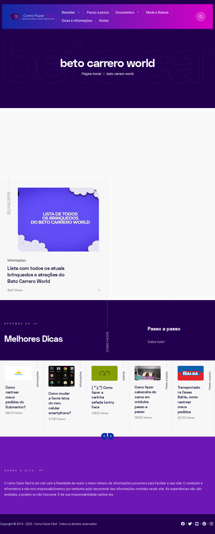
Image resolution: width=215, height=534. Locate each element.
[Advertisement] (107, 148)
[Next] (111, 436)
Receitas (68, 12)
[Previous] (104, 436)
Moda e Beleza (157, 12)
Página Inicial (91, 74)
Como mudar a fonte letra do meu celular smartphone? (60, 403)
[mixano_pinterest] (204, 525)
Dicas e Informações (77, 21)
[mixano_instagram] (211, 525)
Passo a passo (98, 12)
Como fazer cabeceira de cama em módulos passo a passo (145, 399)
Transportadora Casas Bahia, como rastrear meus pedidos (189, 400)
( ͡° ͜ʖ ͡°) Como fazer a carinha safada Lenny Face (103, 397)
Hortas (104, 21)
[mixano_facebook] (183, 525)
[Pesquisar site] (201, 16)
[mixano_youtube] (197, 525)
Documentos (124, 12)
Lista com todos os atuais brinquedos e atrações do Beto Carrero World (35, 275)
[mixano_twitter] (190, 525)
